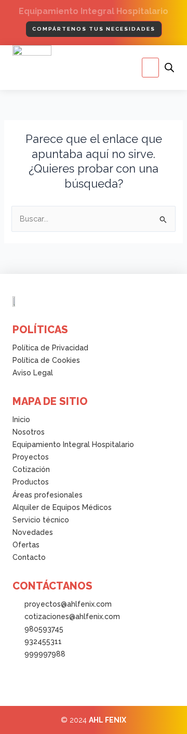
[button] (150, 67)
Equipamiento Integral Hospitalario (93, 11)
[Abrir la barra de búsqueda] (169, 67)
